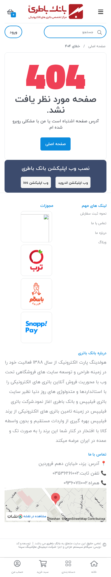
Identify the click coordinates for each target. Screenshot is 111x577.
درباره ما (100, 233)
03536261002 (65, 473)
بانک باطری (53, 543)
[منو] (100, 11)
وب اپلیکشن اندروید (73, 183)
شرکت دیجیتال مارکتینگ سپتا (37, 546)
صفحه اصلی (96, 46)
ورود (13, 32)
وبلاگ (102, 242)
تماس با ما (98, 223)
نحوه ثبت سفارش (93, 214)
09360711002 (75, 483)
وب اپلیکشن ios (35, 183)
